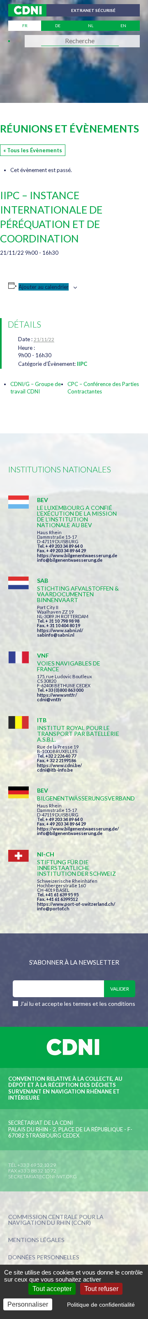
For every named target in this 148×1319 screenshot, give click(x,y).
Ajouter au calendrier (43, 287)
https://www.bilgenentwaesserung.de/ (78, 828)
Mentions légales (36, 1240)
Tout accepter (52, 1288)
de (57, 25)
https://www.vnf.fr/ (57, 695)
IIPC (82, 364)
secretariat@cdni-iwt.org (42, 1176)
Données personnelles (43, 1257)
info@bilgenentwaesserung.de (69, 560)
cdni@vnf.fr (49, 699)
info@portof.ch (53, 908)
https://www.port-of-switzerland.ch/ (76, 904)
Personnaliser (27, 1304)
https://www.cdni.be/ (59, 765)
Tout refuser (101, 1288)
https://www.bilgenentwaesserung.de (77, 555)
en (123, 25)
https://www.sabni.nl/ (60, 630)
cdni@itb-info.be (55, 769)
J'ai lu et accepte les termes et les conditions (77, 1003)
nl (90, 25)
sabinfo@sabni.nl (55, 634)
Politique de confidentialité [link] (101, 1304)
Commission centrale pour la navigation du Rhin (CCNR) (56, 1220)
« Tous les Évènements (32, 150)
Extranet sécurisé (93, 10)
